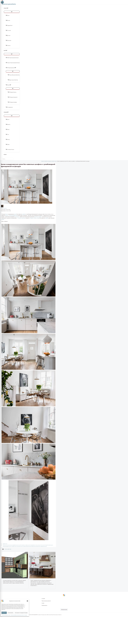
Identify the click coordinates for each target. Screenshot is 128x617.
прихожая (23, 218)
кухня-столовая (23, 546)
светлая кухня (38, 546)
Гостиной (9, 30)
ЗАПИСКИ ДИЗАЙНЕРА (9, 4)
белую (6, 214)
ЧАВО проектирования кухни (13, 57)
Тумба (8, 144)
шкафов (23, 214)
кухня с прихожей (17, 546)
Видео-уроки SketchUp (13, 80)
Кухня (8, 119)
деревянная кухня (15, 545)
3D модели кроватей (13, 97)
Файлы (8, 85)
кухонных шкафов (37, 216)
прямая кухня (33, 546)
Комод (8, 139)
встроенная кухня (10, 545)
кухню (15, 214)
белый (10, 215)
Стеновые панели (10, 149)
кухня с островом (11, 546)
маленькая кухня (28, 546)
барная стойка (33, 218)
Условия (43, 598)
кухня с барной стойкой (46, 545)
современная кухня (44, 546)
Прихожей (9, 40)
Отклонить (10, 612)
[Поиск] (12, 159)
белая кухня (5, 545)
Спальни (8, 45)
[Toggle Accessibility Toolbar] (2, 2)
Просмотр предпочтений (21, 612)
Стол (8, 134)
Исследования (10, 107)
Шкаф (8, 129)
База (5, 50)
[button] (27, 600)
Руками (5, 112)
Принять (4, 612)
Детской (8, 35)
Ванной (8, 20)
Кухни (8, 15)
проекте (6, 215)
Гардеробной (9, 25)
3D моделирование (11, 67)
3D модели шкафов (13, 102)
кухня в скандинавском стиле (32, 545)
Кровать (8, 124)
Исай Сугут (5, 208)
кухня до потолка (40, 545)
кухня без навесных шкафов (23, 545)
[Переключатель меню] (12, 12)
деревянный (14, 215)
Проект (5, 8)
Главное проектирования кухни (13, 62)
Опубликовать (44, 605)
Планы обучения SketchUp (14, 74)
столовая (19, 218)
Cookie (43, 603)
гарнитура (17, 216)
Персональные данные (46, 600)
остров (37, 218)
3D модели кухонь (12, 92)
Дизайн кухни (5, 543)
